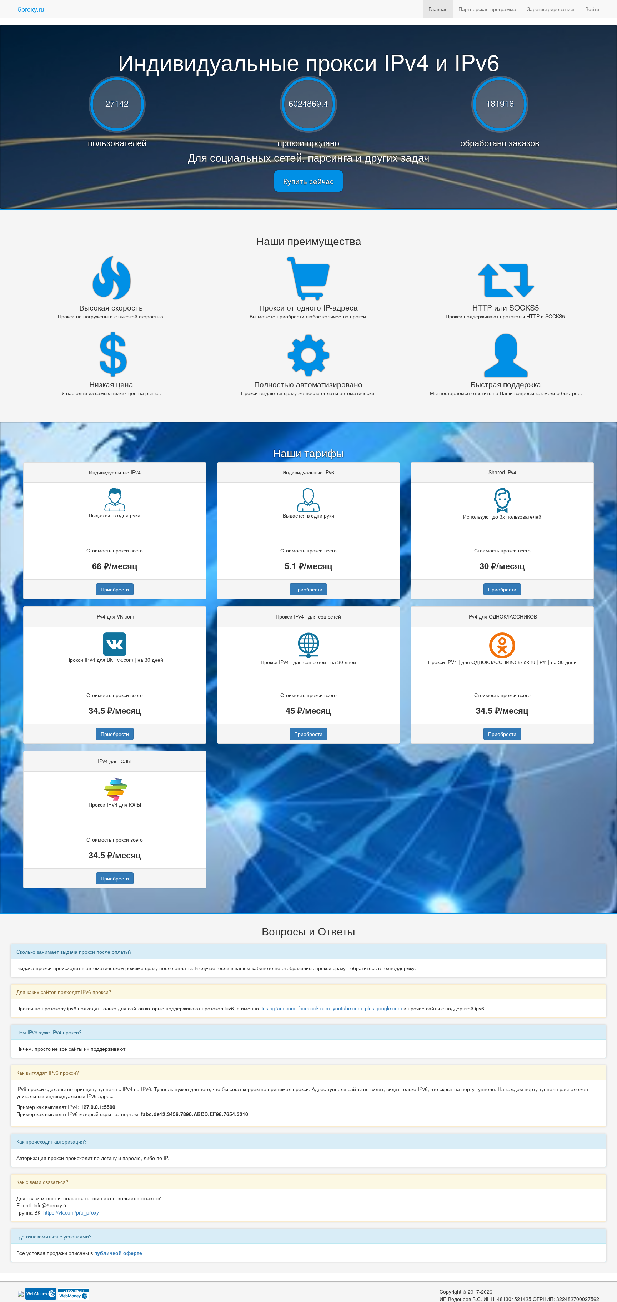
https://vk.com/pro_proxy (71, 1212)
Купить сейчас (308, 181)
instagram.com (278, 1008)
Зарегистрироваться (551, 8)
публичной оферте (118, 1252)
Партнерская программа (487, 8)
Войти (592, 8)
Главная (438, 8)
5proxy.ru (31, 9)
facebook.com (314, 1008)
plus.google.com (383, 1008)
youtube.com (347, 1008)
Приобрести (115, 589)
